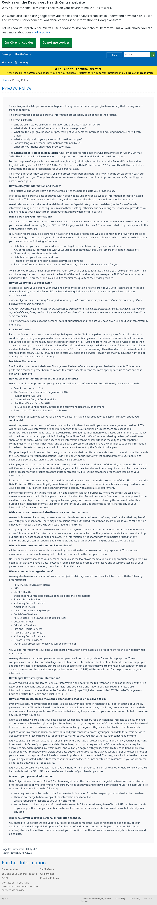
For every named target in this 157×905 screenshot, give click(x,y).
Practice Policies (49, 878)
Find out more (135, 73)
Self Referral (47, 869)
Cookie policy (134, 898)
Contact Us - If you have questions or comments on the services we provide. (20, 886)
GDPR (5, 878)
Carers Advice (10, 869)
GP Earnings (47, 873)
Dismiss (148, 73)
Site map (84, 901)
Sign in (5, 898)
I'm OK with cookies (19, 42)
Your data (148, 898)
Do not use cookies (56, 42)
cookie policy (41, 32)
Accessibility (120, 898)
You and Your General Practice (19, 873)
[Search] (152, 54)
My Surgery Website (102, 898)
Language (23, 62)
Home (8, 62)
